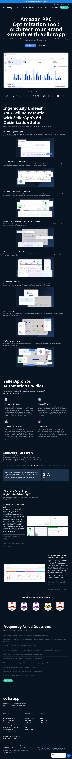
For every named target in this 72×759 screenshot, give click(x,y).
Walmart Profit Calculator (10, 738)
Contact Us (42, 716)
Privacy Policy (17, 745)
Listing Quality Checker (9, 720)
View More (8, 681)
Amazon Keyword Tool (9, 718)
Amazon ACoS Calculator (9, 729)
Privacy (41, 718)
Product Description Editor (10, 725)
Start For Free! (30, 45)
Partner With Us (29, 720)
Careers (27, 716)
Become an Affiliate (30, 718)
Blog (26, 727)
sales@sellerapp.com (9, 752)
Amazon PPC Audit (8, 723)
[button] (8, 465)
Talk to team (42, 45)
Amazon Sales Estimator (9, 732)
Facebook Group (29, 723)
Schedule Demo (58, 4)
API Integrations (29, 729)
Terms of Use (43, 720)
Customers (31, 7)
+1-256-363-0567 (7, 750)
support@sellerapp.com (20, 750)
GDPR (41, 723)
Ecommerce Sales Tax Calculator (11, 736)
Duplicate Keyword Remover (10, 727)
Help (26, 725)
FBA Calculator (7, 716)
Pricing (47, 7)
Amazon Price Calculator (9, 734)
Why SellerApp (54, 7)
